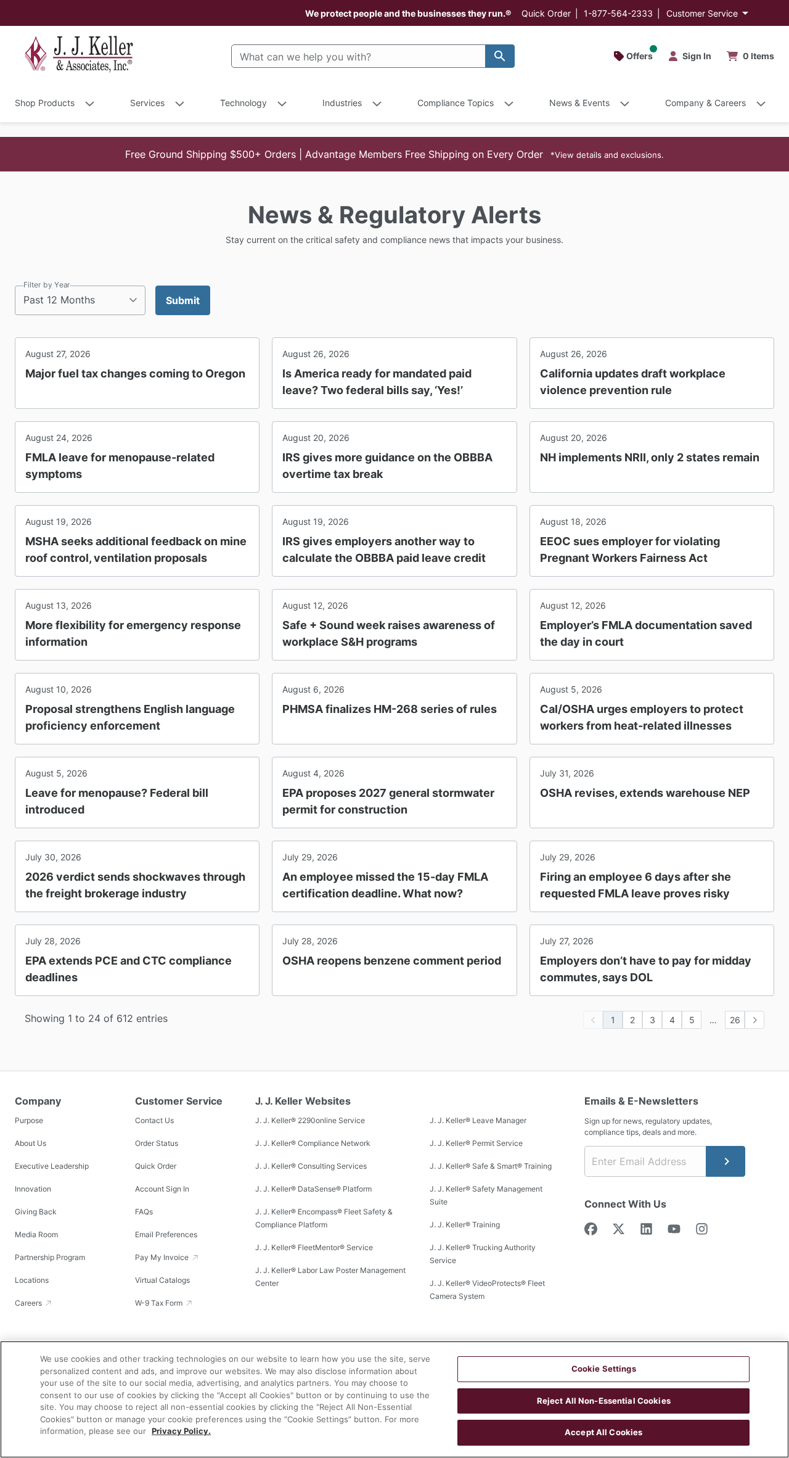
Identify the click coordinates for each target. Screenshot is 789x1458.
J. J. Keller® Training (465, 1224)
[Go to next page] (754, 1020)
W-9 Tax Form (159, 1303)
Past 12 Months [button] (59, 300)
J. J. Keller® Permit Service (476, 1143)
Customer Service (702, 13)
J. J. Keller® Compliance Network (312, 1143)
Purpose (29, 1120)
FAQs (144, 1211)
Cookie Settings (603, 1369)
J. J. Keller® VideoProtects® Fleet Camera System (487, 1290)
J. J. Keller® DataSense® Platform (313, 1188)
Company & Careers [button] (705, 102)
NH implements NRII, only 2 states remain (649, 457)
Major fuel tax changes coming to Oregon (135, 373)
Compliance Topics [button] (455, 102)
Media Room (36, 1234)
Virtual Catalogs (162, 1280)
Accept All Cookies (603, 1432)
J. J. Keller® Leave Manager (478, 1120)
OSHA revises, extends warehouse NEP (645, 792)
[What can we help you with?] (500, 56)
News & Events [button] (579, 102)
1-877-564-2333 (618, 13)
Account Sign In (162, 1188)
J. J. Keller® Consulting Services (311, 1166)
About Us (30, 1143)
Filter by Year (46, 284)
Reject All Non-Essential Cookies (604, 1401)
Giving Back (36, 1211)
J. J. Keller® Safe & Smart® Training (491, 1166)
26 (735, 1020)
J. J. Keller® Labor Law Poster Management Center (330, 1277)
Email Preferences (166, 1234)
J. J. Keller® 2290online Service (310, 1120)
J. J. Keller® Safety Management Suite (486, 1195)
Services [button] (147, 102)
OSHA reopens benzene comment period (391, 960)
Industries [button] (342, 102)
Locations (32, 1280)
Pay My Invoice (162, 1257)
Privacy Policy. (181, 1431)
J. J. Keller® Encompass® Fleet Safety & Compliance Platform (324, 1218)
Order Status (156, 1143)
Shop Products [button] (45, 102)
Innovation (33, 1188)
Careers (29, 1303)
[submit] (725, 1161)
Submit (183, 300)
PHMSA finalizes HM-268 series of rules (389, 708)
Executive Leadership (52, 1166)
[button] (394, 154)
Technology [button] (243, 102)
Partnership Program (50, 1257)
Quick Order (546, 13)
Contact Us (154, 1120)
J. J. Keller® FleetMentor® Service (314, 1247)
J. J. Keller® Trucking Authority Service (483, 1254)
